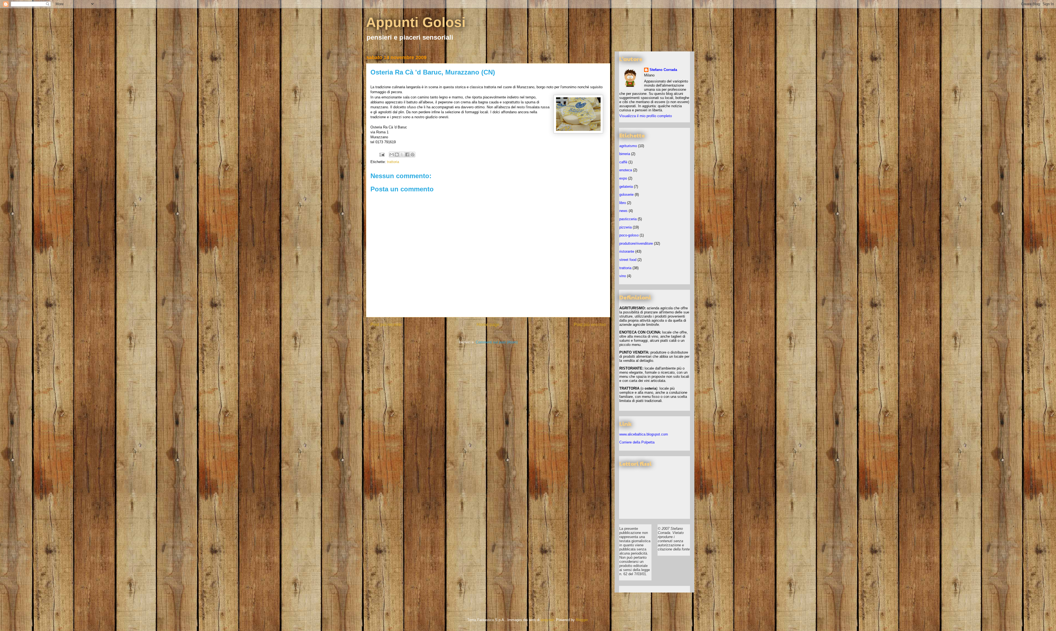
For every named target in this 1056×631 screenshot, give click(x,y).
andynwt (547, 620)
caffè (623, 162)
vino (622, 276)
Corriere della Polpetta (636, 442)
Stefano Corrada (663, 70)
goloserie (626, 194)
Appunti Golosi (416, 22)
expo (623, 178)
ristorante (626, 251)
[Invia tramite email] (391, 154)
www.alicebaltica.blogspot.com (643, 434)
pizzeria (625, 227)
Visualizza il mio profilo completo (645, 116)
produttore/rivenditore (636, 243)
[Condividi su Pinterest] (412, 154)
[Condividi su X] (402, 154)
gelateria (626, 186)
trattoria (393, 162)
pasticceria (628, 219)
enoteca (625, 170)
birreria (624, 154)
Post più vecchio (590, 324)
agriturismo (628, 146)
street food (627, 260)
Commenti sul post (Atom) (497, 342)
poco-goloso (629, 235)
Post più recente (386, 324)
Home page (488, 324)
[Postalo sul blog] (397, 154)
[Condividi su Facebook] (407, 154)
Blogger (582, 620)
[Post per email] (382, 154)
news (623, 211)
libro (622, 203)
